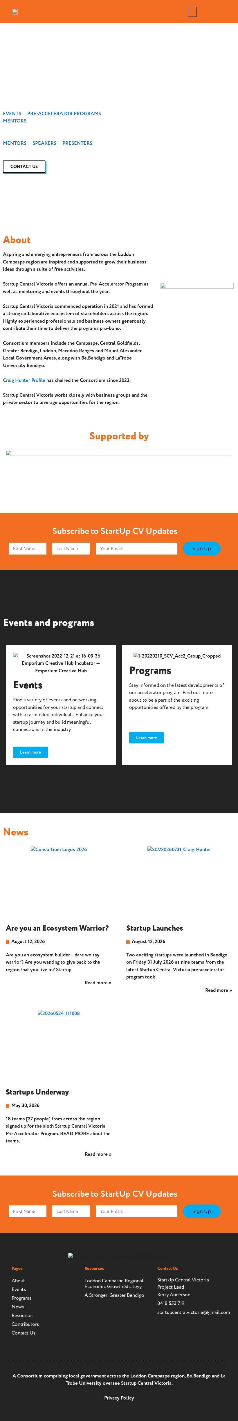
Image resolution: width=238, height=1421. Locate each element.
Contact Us (23, 1333)
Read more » (98, 982)
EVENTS (12, 113)
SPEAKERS (44, 143)
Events (19, 1289)
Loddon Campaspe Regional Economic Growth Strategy (113, 1283)
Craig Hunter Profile (24, 380)
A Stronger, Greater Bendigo (114, 1295)
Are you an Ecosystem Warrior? (57, 928)
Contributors (25, 1324)
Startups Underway (37, 1092)
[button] (192, 12)
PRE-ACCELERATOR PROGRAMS (64, 113)
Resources (22, 1315)
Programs (21, 1298)
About (18, 1280)
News (18, 1306)
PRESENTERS (77, 143)
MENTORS (14, 121)
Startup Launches (154, 928)
